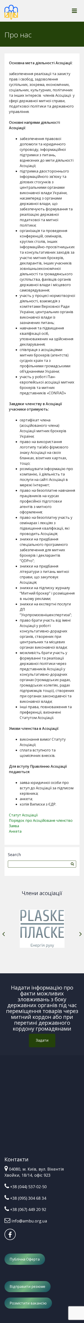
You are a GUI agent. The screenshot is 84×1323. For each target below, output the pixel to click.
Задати (42, 1040)
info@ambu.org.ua (29, 1221)
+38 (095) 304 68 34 (28, 1198)
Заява (14, 825)
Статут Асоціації (23, 815)
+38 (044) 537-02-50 (28, 1186)
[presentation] (3, 934)
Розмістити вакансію (28, 1303)
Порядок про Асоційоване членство (41, 820)
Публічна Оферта (25, 1259)
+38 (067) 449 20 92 (28, 1209)
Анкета (15, 831)
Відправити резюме (27, 1286)
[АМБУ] (11, 14)
